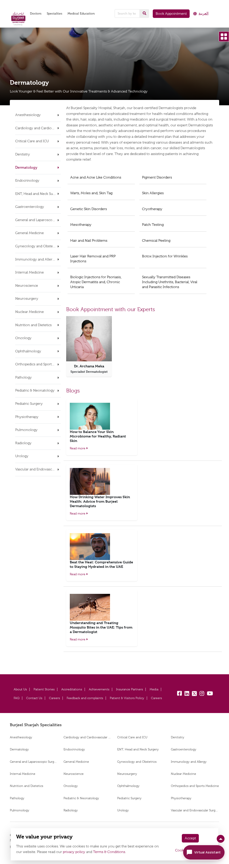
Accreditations (71, 689)
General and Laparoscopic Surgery (34, 761)
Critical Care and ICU (132, 737)
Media (154, 689)
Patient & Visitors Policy (127, 698)
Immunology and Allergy (189, 761)
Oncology (71, 786)
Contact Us (34, 698)
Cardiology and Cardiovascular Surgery (88, 737)
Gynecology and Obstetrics (137, 761)
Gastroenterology (183, 749)
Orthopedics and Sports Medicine (195, 786)
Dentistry (177, 737)
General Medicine (76, 761)
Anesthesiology (21, 737)
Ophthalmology (128, 786)
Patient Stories (44, 689)
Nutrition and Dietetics (26, 786)
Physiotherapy (181, 798)
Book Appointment (171, 14)
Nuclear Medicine (183, 774)
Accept (190, 838)
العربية (203, 13)
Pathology (17, 798)
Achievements (99, 689)
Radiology (71, 810)
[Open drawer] (224, 36)
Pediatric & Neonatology (81, 798)
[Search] (144, 13)
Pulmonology (19, 810)
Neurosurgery (127, 774)
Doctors (35, 13)
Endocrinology (74, 749)
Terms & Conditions (109, 852)
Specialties (54, 13)
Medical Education (81, 13)
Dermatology (19, 749)
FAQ (16, 698)
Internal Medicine (22, 774)
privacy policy (74, 852)
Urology (123, 810)
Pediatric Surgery (129, 798)
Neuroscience (74, 774)
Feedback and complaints (85, 698)
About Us (20, 689)
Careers (54, 698)
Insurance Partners (129, 689)
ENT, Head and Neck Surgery (138, 749)
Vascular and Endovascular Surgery (195, 810)
